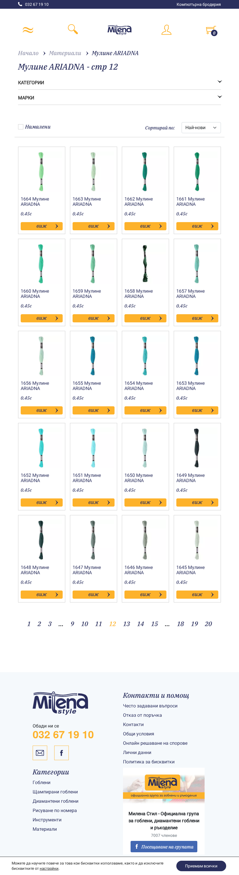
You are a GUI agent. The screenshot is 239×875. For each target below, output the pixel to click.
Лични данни (137, 752)
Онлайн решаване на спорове (155, 743)
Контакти (133, 724)
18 (180, 623)
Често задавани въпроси (150, 706)
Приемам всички (201, 866)
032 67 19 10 (37, 4)
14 (140, 623)
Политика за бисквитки (149, 762)
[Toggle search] (73, 30)
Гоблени (41, 782)
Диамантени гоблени (55, 801)
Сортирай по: (160, 128)
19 (194, 623)
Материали (45, 829)
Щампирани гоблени (55, 791)
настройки (49, 868)
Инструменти (47, 819)
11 (98, 623)
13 (126, 623)
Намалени (38, 126)
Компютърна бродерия (199, 4)
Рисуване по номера (55, 810)
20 (208, 623)
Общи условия (138, 734)
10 (84, 623)
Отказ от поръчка (142, 715)
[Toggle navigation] (28, 30)
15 (154, 623)
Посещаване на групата (167, 847)
